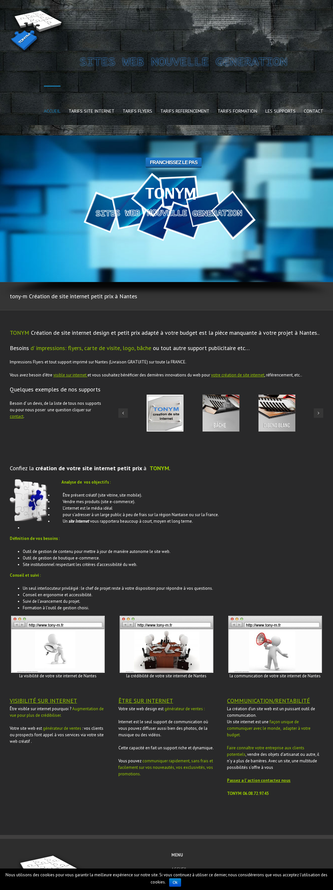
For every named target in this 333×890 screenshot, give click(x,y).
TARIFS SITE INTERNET (91, 111)
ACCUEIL (52, 111)
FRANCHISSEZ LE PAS (173, 162)
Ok (175, 882)
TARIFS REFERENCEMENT (184, 111)
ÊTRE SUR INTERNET (145, 700)
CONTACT (313, 111)
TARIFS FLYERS (137, 111)
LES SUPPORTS (280, 111)
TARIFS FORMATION (237, 111)
